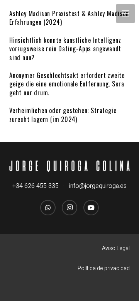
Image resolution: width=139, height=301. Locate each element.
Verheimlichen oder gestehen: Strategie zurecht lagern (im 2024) (62, 114)
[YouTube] (91, 207)
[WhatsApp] (48, 207)
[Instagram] (69, 207)
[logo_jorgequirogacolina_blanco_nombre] (69, 166)
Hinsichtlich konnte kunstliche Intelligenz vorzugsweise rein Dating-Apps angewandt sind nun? (65, 49)
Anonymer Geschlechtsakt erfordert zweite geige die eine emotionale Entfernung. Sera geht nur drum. (67, 84)
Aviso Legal (116, 248)
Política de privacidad (104, 268)
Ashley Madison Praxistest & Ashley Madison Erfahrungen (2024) (69, 18)
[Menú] (125, 13)
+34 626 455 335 (35, 186)
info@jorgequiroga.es (98, 186)
